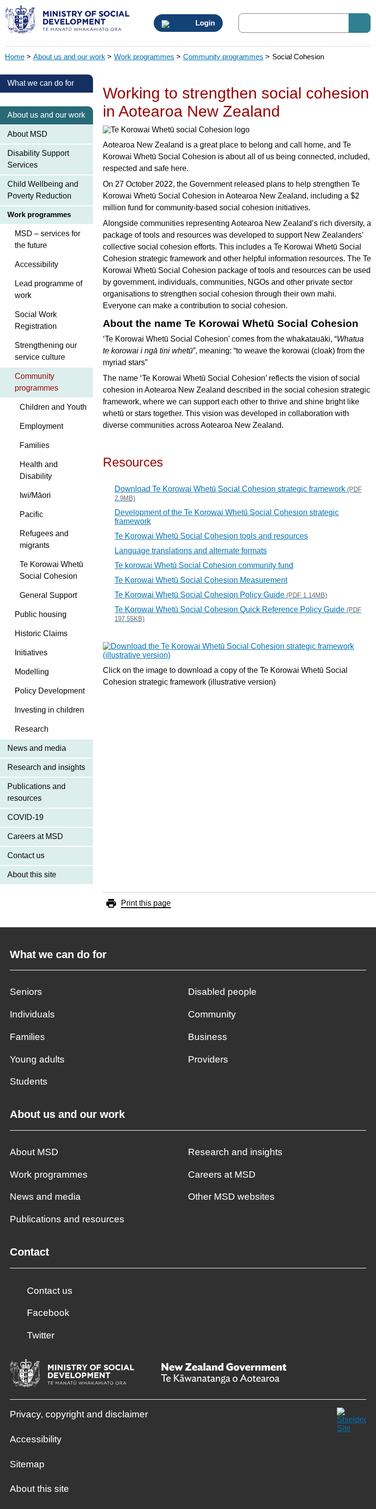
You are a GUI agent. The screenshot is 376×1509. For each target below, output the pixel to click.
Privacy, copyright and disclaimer (79, 1414)
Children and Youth (53, 407)
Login (204, 23)
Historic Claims (41, 633)
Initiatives (31, 652)
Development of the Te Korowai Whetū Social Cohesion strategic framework (227, 516)
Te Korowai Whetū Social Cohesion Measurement (201, 580)
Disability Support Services (38, 159)
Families (34, 445)
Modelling (32, 672)
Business (207, 1037)
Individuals (32, 1014)
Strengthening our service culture (46, 351)
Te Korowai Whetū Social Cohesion (51, 570)
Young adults (37, 1059)
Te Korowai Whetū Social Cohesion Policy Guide (221, 595)
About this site (31, 874)
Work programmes (144, 56)
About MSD (27, 134)
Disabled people (222, 992)
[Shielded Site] (351, 1422)
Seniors (26, 992)
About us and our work (69, 56)
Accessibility (36, 264)
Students (28, 1081)
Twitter (40, 1335)
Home (14, 56)
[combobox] (304, 23)
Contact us (26, 855)
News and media (36, 748)
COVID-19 (25, 817)
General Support (48, 595)
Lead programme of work (48, 289)
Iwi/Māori (35, 495)
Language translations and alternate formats (191, 550)
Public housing (41, 614)
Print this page (146, 903)
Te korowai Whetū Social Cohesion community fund (204, 565)
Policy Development (50, 691)
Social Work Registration (36, 320)
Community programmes (223, 56)
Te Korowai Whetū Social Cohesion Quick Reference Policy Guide (238, 613)
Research (31, 729)
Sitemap (27, 1464)
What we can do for (40, 83)
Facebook (48, 1313)
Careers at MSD (35, 836)
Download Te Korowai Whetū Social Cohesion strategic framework (238, 493)
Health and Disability (39, 470)
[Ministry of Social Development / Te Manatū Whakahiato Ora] (69, 20)
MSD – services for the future (47, 239)
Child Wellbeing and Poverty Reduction (42, 190)
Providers (208, 1059)
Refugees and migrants (44, 539)
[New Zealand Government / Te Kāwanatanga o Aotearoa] (223, 1374)
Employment (41, 426)
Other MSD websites (231, 1196)
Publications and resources (36, 792)
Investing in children (49, 710)
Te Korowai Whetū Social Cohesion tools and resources (211, 536)
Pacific (31, 514)
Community (212, 1014)
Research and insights (46, 767)
